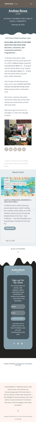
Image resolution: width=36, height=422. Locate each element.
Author (7, 19)
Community (21, 21)
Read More (10, 228)
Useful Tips (8, 187)
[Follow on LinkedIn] (18, 343)
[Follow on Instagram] (21, 343)
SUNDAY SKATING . (18, 86)
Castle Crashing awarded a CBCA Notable (17, 201)
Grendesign (18, 419)
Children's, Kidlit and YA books (15, 184)
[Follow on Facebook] (14, 343)
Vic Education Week (15, 71)
